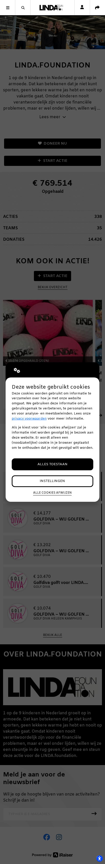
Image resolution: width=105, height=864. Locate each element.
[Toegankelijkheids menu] (99, 858)
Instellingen (52, 481)
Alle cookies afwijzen (52, 493)
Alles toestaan (52, 464)
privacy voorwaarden (29, 419)
